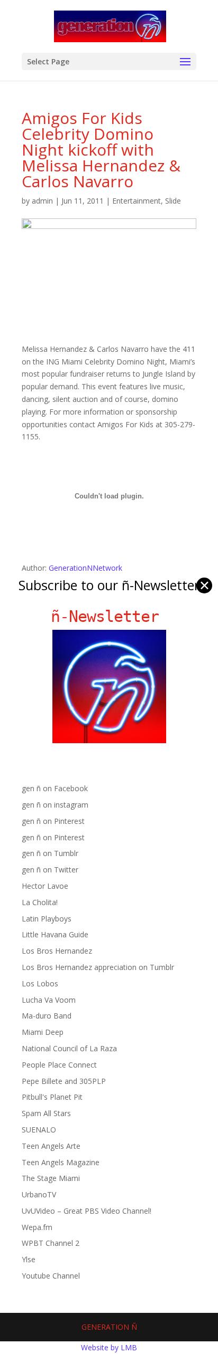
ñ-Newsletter (109, 616)
